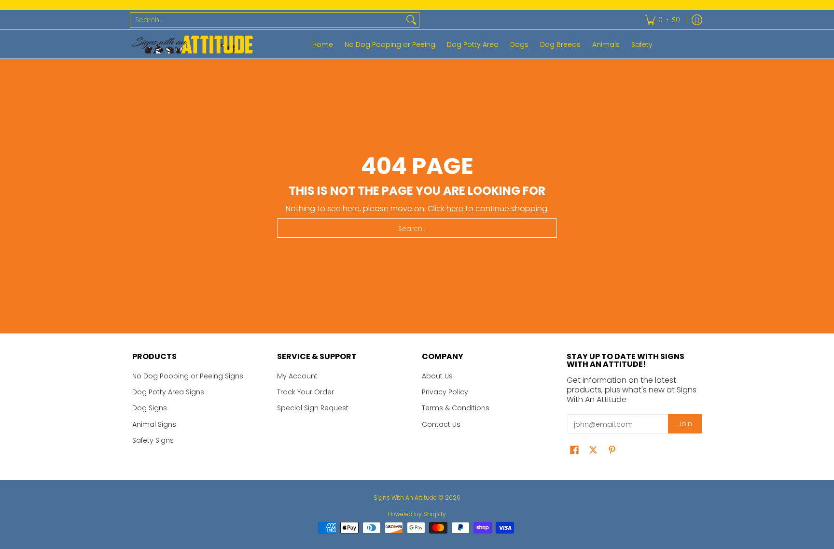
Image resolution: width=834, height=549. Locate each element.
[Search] (411, 20)
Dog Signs (149, 408)
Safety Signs (153, 440)
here (454, 208)
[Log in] (697, 19)
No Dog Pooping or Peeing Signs (187, 376)
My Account (297, 376)
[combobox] (266, 20)
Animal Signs (154, 424)
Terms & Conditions (455, 408)
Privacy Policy (445, 392)
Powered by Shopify (417, 514)
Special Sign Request (312, 408)
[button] (574, 450)
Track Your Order (305, 392)
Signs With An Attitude (405, 497)
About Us (437, 376)
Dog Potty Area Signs (168, 392)
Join (685, 424)
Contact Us (441, 424)
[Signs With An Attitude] (192, 44)
